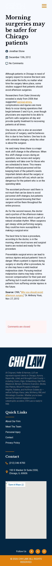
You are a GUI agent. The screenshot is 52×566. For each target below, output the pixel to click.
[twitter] (38, 551)
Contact (9, 437)
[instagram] (44, 551)
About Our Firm (13, 421)
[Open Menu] (44, 6)
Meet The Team (13, 426)
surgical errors (24, 102)
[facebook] (31, 551)
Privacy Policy (12, 442)
